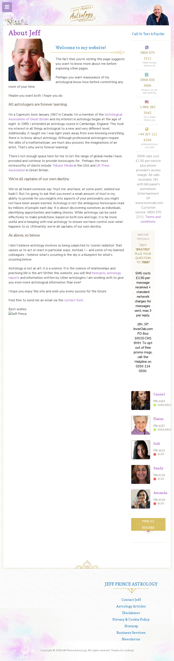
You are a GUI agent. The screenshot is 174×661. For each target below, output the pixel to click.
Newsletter (131, 639)
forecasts (98, 273)
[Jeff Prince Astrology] (82, 13)
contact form (73, 300)
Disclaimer (131, 613)
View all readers (148, 524)
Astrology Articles (131, 606)
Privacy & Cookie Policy (131, 619)
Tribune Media (62, 165)
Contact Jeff (131, 599)
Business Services (131, 632)
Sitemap (131, 626)
